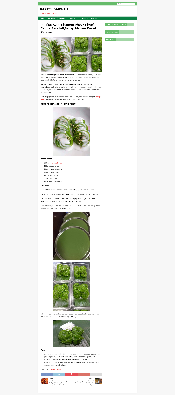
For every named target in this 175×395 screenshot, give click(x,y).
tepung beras (56, 163)
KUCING (85, 18)
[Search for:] (126, 4)
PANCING (94, 18)
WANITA (62, 18)
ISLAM (42, 18)
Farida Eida (56, 370)
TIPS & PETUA (73, 18)
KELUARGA (52, 18)
